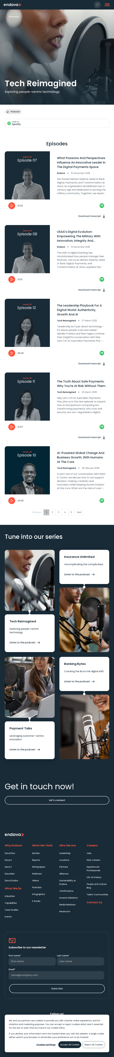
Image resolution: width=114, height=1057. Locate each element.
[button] (97, 5)
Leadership (65, 853)
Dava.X (8, 860)
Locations (64, 860)
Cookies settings (46, 1044)
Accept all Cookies (69, 1044)
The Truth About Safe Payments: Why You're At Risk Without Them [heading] (81, 383)
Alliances (63, 873)
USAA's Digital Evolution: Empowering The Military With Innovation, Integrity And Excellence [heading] (78, 236)
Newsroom (64, 911)
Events (8, 916)
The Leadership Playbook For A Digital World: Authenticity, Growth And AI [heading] (79, 309)
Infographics (38, 894)
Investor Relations (68, 897)
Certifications (66, 890)
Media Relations (67, 904)
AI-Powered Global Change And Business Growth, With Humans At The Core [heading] (80, 457)
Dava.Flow (10, 853)
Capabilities (11, 903)
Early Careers (93, 860)
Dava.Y (8, 866)
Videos (35, 880)
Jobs (89, 853)
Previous (36, 512)
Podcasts (37, 887)
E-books (36, 901)
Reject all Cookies (94, 1044)
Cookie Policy (58, 1027)
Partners (63, 866)
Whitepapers (38, 866)
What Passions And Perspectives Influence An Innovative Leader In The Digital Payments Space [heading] (81, 162)
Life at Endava (94, 877)
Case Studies (11, 909)
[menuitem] (16, 853)
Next (79, 512)
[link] (101, 205)
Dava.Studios (11, 880)
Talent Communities (97, 894)
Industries (10, 896)
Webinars (37, 873)
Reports (36, 860)
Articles (36, 853)
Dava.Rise (10, 873)
